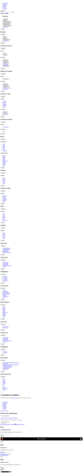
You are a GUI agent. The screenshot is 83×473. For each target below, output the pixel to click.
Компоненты (5, 251)
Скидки (4, 408)
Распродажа (5, 26)
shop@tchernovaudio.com (13, 417)
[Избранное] (7, 13)
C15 (4, 384)
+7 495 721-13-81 (4, 417)
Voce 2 (4, 178)
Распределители (6, 293)
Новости (5, 4)
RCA (4, 378)
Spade (4, 383)
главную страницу (14, 397)
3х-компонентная (6, 249)
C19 (4, 386)
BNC (4, 381)
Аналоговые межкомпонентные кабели (11, 362)
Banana (4, 382)
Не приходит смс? (4, 455)
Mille (4, 147)
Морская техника (6, 23)
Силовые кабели (6, 368)
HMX (4, 156)
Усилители (5, 61)
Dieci (4, 144)
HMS (4, 157)
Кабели (4, 111)
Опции (4, 297)
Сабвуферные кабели (7, 365)
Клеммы (4, 290)
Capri (4, 165)
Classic (4, 103)
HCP (4, 149)
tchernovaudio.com (4, 410)
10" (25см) (5, 277)
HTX (4, 158)
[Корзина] (8, 13)
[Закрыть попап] (1, 442)
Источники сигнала (7, 87)
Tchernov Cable (6, 24)
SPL (4, 148)
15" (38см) (5, 279)
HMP (4, 164)
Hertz (4, 53)
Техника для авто (6, 21)
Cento (4, 146)
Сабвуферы (5, 62)
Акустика (5, 59)
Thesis (4, 180)
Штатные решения (7, 252)
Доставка (5, 8)
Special (4, 102)
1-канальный (5, 262)
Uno (4, 145)
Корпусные (5, 280)
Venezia (4, 163)
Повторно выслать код (5, 454)
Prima (4, 182)
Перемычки (5, 369)
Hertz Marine (5, 78)
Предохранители (6, 292)
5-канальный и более (7, 265)
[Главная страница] (1, 400)
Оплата (4, 7)
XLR (4, 380)
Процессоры (5, 63)
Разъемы (5, 113)
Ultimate (4, 105)
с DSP (4, 266)
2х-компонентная (6, 248)
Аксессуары (5, 66)
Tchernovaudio (6, 40)
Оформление (5, 296)
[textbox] (41, 434)
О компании (5, 3)
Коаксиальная (6, 250)
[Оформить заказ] (5, 13)
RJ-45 (4, 389)
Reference (5, 104)
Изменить (2, 451)
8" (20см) (5, 276)
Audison (5, 38)
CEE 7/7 (4, 387)
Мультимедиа (6, 64)
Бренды (4, 6)
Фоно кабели (5, 363)
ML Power (5, 150)
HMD (4, 162)
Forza (4, 183)
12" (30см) (5, 278)
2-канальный (5, 263)
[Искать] (13, 12)
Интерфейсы (5, 291)
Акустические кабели (7, 366)
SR (3, 181)
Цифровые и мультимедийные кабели (11, 364)
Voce (4, 177)
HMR (4, 159)
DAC (4, 131)
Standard (4, 101)
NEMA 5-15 (5, 388)
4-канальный (5, 264)
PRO (4, 106)
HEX (4, 155)
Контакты (5, 5)
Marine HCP (5, 160)
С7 (3, 385)
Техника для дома (6, 25)
